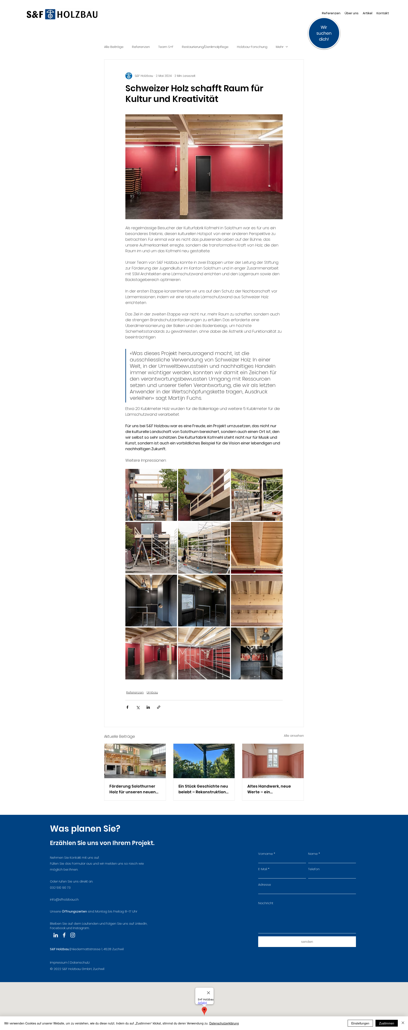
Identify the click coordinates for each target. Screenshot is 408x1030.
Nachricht (265, 903)
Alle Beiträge (113, 46)
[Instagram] (72, 935)
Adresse (264, 884)
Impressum (59, 962)
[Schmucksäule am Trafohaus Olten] (204, 761)
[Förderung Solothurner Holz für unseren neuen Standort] (135, 761)
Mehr (279, 46)
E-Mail (262, 869)
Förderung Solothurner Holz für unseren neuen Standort (132, 789)
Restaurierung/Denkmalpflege (205, 46)
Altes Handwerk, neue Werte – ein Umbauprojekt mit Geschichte (269, 789)
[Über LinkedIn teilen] (148, 707)
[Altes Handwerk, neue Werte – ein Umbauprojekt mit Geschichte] (273, 761)
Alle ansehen (294, 735)
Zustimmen (386, 1023)
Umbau (152, 692)
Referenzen (141, 46)
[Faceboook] (64, 935)
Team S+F (165, 46)
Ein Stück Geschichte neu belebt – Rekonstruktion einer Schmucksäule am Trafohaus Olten (203, 789)
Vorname (265, 853)
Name (313, 853)
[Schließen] (402, 1023)
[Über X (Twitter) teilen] (138, 707)
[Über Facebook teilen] (127, 707)
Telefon (314, 869)
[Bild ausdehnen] (151, 495)
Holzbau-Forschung (252, 46)
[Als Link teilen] (159, 707)
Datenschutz (80, 962)
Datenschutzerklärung (224, 1023)
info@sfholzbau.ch (64, 899)
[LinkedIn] (55, 935)
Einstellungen (360, 1023)
